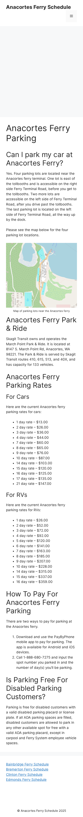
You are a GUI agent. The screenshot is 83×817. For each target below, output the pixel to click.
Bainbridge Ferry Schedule (27, 764)
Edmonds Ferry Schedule (26, 780)
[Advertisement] (41, 69)
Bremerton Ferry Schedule (27, 769)
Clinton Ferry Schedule (24, 775)
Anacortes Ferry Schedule (38, 7)
